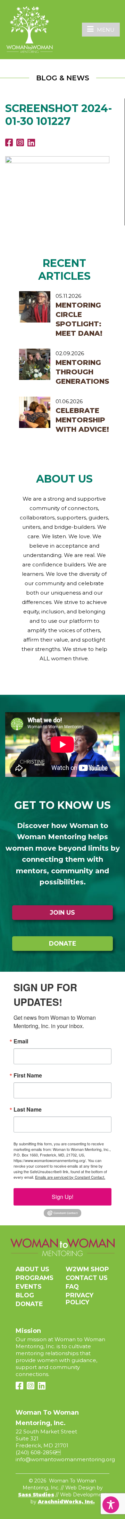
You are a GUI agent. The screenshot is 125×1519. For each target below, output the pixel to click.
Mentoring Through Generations (82, 371)
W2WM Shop (87, 1269)
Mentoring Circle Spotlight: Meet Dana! (79, 319)
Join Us (62, 912)
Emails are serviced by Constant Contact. (70, 1177)
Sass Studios (36, 1495)
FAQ (72, 1286)
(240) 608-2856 (36, 1452)
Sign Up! (62, 1197)
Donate (62, 943)
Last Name (28, 1109)
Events (29, 1286)
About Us (32, 1269)
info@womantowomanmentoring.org (65, 1459)
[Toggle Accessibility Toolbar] (111, 1505)
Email (21, 1041)
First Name (28, 1075)
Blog (25, 1295)
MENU (106, 29)
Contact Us (87, 1277)
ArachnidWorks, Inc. (66, 1501)
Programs (34, 1277)
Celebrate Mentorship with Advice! (82, 420)
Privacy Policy (79, 1298)
